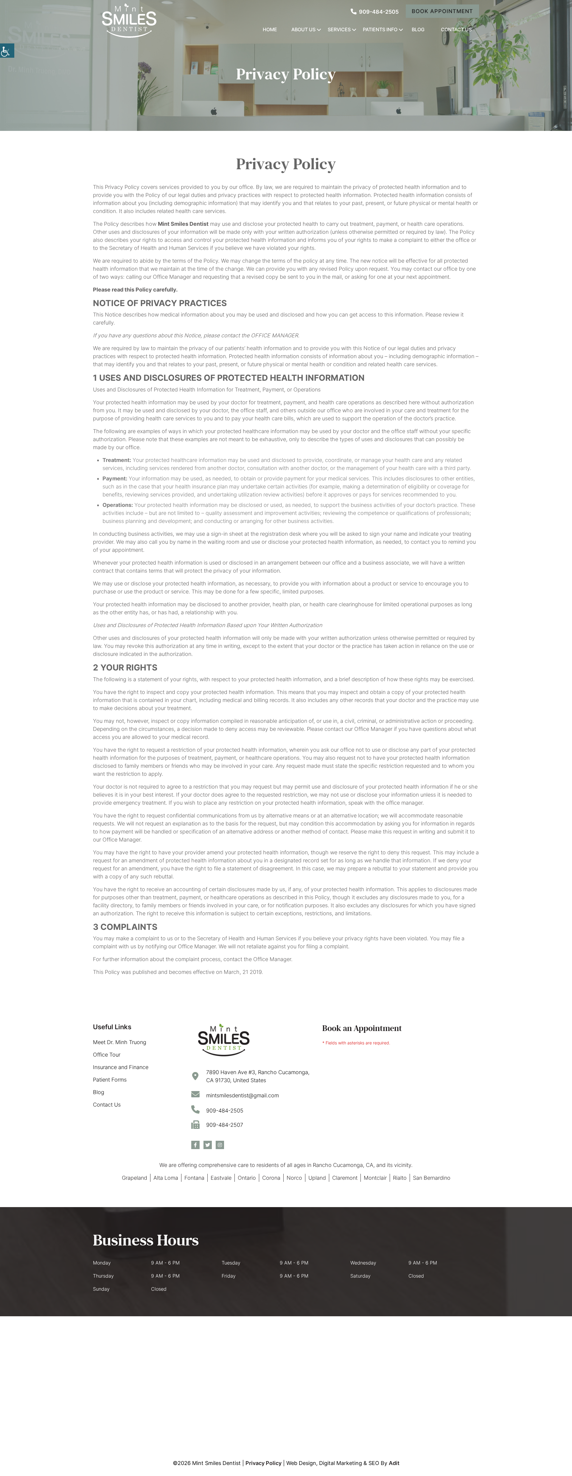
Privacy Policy (263, 1463)
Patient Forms (110, 1080)
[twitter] (207, 1145)
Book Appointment (442, 11)
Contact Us (456, 29)
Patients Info (380, 29)
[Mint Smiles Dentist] (128, 20)
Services (339, 29)
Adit (394, 1463)
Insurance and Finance (120, 1067)
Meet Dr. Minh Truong (119, 1042)
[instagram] (220, 1145)
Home (270, 29)
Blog (418, 29)
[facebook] (195, 1145)
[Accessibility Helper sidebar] (7, 50)
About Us (303, 29)
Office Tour (106, 1055)
